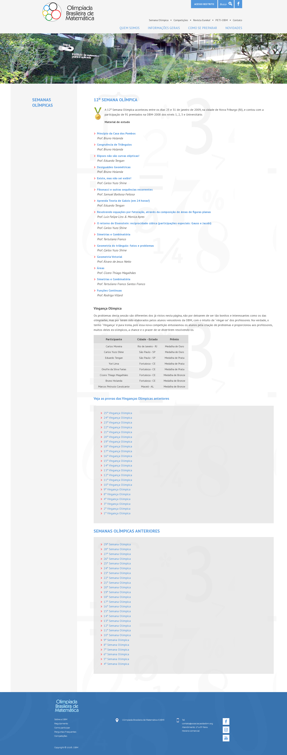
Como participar (62, 727)
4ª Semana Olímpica (116, 664)
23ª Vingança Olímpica (118, 422)
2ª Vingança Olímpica (117, 508)
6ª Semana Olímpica (116, 654)
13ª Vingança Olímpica (118, 470)
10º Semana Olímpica (117, 635)
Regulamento (61, 723)
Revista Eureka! (201, 20)
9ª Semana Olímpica (116, 640)
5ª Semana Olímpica (116, 659)
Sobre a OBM (60, 719)
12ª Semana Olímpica (117, 626)
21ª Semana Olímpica (117, 583)
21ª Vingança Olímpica (118, 432)
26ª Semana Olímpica (117, 559)
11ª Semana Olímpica (117, 630)
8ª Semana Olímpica (116, 645)
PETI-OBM (221, 20)
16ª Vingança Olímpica (118, 456)
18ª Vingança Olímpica (118, 446)
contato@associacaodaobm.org (197, 723)
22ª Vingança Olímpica (118, 427)
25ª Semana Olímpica (117, 563)
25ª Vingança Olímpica (118, 413)
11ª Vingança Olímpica (118, 480)
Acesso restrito (204, 4)
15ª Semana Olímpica (117, 611)
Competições (181, 20)
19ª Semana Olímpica (117, 592)
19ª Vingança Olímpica (118, 441)
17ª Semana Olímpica (117, 602)
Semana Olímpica (158, 20)
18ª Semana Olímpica (117, 597)
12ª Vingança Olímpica (118, 475)
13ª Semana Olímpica (117, 621)
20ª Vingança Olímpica (118, 437)
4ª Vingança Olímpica (117, 499)
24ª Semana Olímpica (117, 568)
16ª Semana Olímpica (117, 606)
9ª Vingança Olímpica (117, 489)
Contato (237, 20)
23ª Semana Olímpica (117, 573)
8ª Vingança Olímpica (117, 494)
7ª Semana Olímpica (116, 649)
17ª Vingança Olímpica (118, 451)
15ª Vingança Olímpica (118, 461)
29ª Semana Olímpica (117, 544)
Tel (183, 720)
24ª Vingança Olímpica (118, 417)
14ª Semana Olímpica (117, 616)
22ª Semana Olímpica (117, 578)
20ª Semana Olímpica (117, 587)
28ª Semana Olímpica (117, 549)
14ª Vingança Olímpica (118, 465)
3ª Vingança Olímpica (117, 504)
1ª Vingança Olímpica (117, 513)
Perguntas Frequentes (65, 732)
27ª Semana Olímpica (117, 554)
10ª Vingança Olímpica (118, 485)
